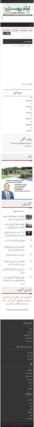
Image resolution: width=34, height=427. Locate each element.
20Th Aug (29, 100)
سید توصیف (30, 388)
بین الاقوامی (30, 412)
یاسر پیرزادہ (30, 382)
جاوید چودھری (29, 379)
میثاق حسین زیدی (28, 373)
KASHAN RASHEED (17, 425)
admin (28, 45)
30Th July (8, 30)
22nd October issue (19, 211)
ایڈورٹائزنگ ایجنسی (28, 338)
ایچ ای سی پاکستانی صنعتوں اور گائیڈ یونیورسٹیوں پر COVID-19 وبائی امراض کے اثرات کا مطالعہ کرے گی (14, 280)
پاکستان (31, 409)
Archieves (29, 418)
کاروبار (31, 415)
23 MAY (30, 400)
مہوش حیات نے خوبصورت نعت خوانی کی (15, 255)
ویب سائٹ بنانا (29, 341)
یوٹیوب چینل (29, 352)
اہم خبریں (30, 403)
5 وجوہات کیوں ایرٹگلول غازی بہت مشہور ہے (14, 240)
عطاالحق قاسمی (29, 370)
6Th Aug (16, 30)
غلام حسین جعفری (28, 376)
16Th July (29, 130)
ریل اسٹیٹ (30, 332)
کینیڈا (31, 406)
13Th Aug (25, 30)
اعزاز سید (30, 385)
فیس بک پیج (29, 355)
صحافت (30, 328)
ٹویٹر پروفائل (30, 358)
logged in (22, 143)
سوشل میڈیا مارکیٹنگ (28, 335)
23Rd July (29, 124)
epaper (24, 84)
